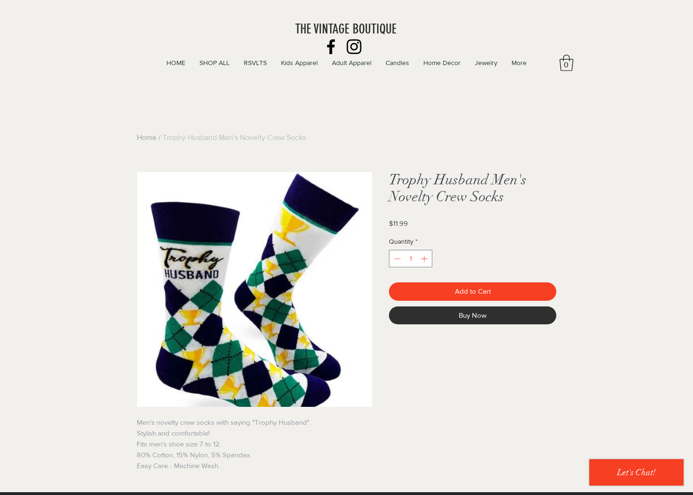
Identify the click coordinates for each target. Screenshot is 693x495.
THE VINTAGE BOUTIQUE (345, 29)
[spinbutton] (410, 258)
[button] (566, 63)
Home (147, 137)
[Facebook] (331, 47)
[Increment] (425, 258)
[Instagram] (354, 47)
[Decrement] (396, 258)
